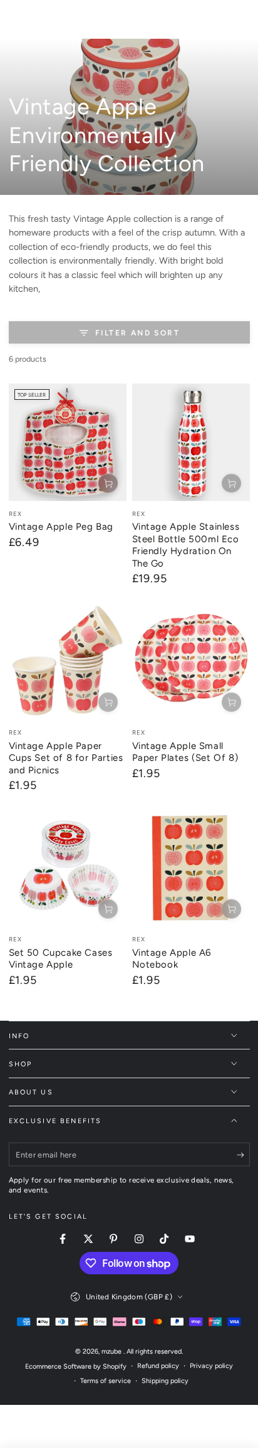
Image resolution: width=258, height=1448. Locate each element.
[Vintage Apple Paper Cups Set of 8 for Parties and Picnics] (67, 661)
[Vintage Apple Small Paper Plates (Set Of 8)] (191, 661)
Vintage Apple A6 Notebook (172, 959)
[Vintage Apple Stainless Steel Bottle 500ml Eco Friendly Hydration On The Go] (191, 442)
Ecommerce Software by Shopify (75, 1366)
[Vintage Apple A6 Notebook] (191, 868)
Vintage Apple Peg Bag (61, 526)
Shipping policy (165, 1381)
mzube (112, 1351)
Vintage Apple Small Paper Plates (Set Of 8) (185, 752)
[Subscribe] (243, 1155)
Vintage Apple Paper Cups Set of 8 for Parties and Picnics (66, 758)
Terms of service (105, 1381)
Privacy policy (211, 1366)
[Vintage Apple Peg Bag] (67, 442)
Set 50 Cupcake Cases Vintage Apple (61, 959)
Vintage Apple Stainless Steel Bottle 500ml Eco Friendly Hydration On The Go (186, 545)
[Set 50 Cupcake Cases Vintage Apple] (67, 868)
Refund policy (158, 1366)
